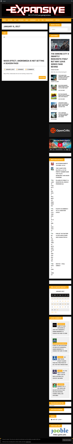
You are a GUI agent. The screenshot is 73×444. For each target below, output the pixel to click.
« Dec (52, 312)
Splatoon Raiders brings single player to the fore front (63, 87)
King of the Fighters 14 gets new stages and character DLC (62, 235)
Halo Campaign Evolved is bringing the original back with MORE (63, 114)
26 (62, 307)
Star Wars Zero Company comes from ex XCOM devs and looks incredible (63, 77)
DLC (15, 20)
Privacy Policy (49, 20)
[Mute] (67, 149)
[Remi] (55, 373)
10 (57, 301)
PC (38, 20)
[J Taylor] (55, 386)
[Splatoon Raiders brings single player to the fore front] (54, 89)
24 (57, 307)
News (4, 20)
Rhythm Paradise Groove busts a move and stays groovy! (63, 95)
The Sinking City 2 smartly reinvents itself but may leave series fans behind (60, 60)
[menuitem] (1, 1)
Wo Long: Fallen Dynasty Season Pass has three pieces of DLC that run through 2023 (60, 360)
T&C (42, 20)
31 (57, 309)
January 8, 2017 (10, 69)
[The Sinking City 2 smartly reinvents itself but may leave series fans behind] (60, 50)
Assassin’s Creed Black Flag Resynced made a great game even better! (63, 105)
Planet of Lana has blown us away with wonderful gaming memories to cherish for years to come (60, 329)
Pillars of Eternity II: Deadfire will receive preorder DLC (62, 182)
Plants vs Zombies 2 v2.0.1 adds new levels (62, 210)
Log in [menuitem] (4, 1)
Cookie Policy (28, 441)
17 (57, 304)
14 (68, 301)
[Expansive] (36, 10)
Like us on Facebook (56, 409)
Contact (57, 20)
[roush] (55, 359)
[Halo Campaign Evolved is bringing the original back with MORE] (54, 117)
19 (62, 304)
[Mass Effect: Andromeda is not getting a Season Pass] (25, 57)
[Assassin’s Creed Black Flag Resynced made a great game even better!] (54, 107)
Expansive (20, 69)
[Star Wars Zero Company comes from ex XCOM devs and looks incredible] (54, 79)
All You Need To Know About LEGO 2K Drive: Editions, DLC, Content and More (60, 374)
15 (52, 304)
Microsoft (33, 20)
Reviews (10, 20)
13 (65, 301)
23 (54, 307)
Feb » (55, 312)
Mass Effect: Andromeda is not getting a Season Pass (24, 62)
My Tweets (51, 405)
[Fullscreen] (69, 149)
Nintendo (20, 20)
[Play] (51, 149)
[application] (60, 145)
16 (54, 304)
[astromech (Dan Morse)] (55, 341)
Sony (27, 20)
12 (62, 301)
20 (65, 304)
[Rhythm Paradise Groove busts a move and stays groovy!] (54, 98)
